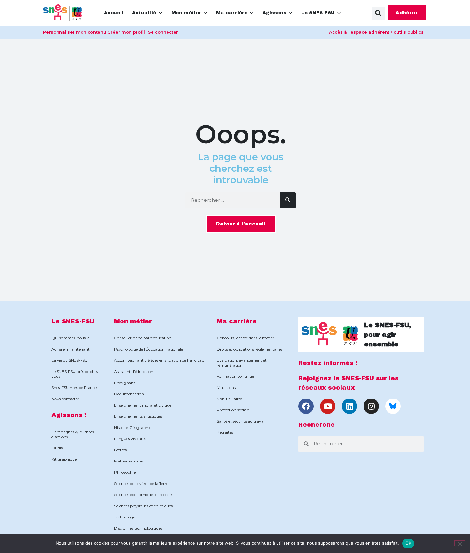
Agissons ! (68, 415)
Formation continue (235, 376)
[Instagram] (371, 406)
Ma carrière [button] (231, 13)
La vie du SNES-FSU (69, 360)
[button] (378, 13)
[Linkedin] (349, 406)
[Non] (459, 543)
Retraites (225, 432)
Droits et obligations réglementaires (249, 349)
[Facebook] (306, 406)
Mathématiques (128, 461)
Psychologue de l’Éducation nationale (148, 349)
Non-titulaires (229, 398)
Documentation (129, 393)
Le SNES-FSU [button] (318, 13)
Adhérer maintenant (70, 349)
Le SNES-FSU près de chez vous (75, 374)
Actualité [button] (144, 13)
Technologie (125, 517)
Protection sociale (233, 409)
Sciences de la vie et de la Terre (141, 483)
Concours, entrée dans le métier (245, 338)
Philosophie (125, 472)
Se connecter (163, 32)
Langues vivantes (130, 438)
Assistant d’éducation (133, 371)
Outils (57, 448)
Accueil (113, 13)
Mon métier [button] (186, 13)
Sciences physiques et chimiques (143, 505)
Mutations (226, 387)
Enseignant (124, 382)
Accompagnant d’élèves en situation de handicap (159, 360)
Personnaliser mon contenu (74, 32)
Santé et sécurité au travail (241, 421)
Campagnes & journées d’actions (72, 434)
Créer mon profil (126, 32)
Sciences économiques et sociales (143, 494)
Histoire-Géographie (132, 427)
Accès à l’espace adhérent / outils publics (376, 32)
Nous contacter (65, 398)
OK (408, 543)
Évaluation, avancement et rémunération (242, 362)
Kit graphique (64, 459)
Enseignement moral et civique (142, 405)
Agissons (274, 13)
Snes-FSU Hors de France (74, 387)
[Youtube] (327, 406)
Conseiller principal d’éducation (142, 338)
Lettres (120, 449)
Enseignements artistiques (138, 416)
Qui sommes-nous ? (70, 338)
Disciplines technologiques (138, 528)
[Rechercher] (288, 200)
